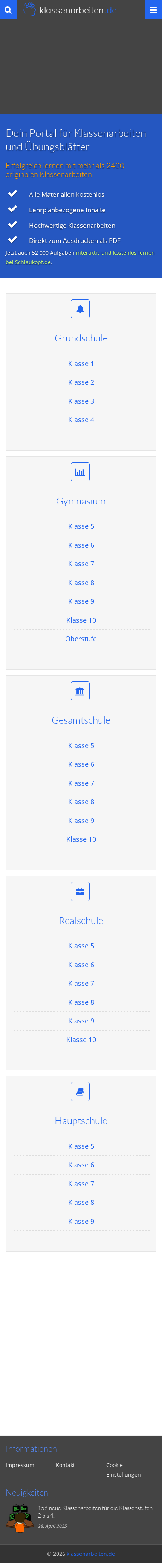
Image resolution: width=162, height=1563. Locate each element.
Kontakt (65, 1465)
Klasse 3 (81, 401)
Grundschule (81, 338)
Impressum (20, 1465)
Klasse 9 (81, 601)
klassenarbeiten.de (91, 1553)
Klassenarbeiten (78, 10)
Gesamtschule (81, 720)
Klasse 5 (81, 526)
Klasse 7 (81, 563)
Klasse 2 (81, 382)
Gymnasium (81, 501)
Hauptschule (81, 1120)
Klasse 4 (81, 419)
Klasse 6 (81, 545)
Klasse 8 (81, 582)
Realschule (81, 920)
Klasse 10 (81, 620)
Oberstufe (81, 638)
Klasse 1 (81, 363)
